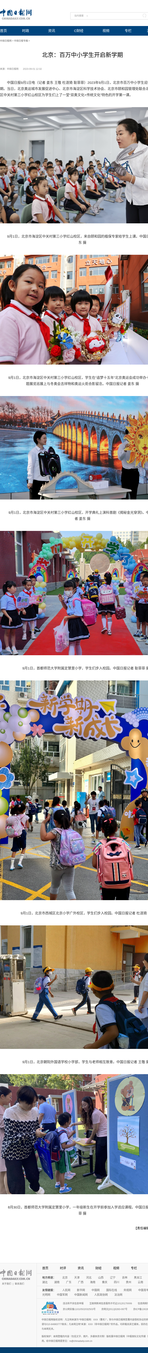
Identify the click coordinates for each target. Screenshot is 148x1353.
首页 (3, 31)
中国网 (96, 1290)
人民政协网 (101, 1294)
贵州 (128, 1282)
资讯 (51, 31)
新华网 (81, 1290)
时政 (25, 31)
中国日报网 (6, 41)
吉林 (124, 1277)
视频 (106, 31)
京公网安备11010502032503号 (79, 1309)
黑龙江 (138, 1277)
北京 (65, 1277)
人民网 (66, 1290)
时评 (63, 1268)
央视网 (128, 1290)
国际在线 (111, 1290)
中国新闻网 (81, 1294)
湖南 (57, 1282)
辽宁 (112, 1277)
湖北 (45, 1282)
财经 (98, 1268)
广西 (80, 1282)
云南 (140, 1282)
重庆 (104, 1282)
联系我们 (19, 1283)
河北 (89, 1277)
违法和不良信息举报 (73, 1303)
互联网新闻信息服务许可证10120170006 (110, 1303)
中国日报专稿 (21, 41)
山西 (100, 1277)
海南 (92, 1282)
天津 (77, 1277)
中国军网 (62, 1294)
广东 (68, 1282)
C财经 (78, 31)
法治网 (118, 1294)
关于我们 (6, 1283)
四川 (116, 1282)
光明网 (46, 1294)
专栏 (128, 31)
